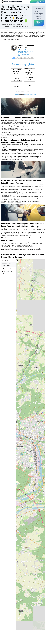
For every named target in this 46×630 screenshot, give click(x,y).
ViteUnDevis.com (26, 94)
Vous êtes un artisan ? (33, 94)
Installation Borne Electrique (8, 24)
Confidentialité (17, 94)
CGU (13, 94)
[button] (38, 461)
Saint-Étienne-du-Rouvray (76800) (20, 26)
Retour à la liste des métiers (23, 91)
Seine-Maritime (6, 26)
